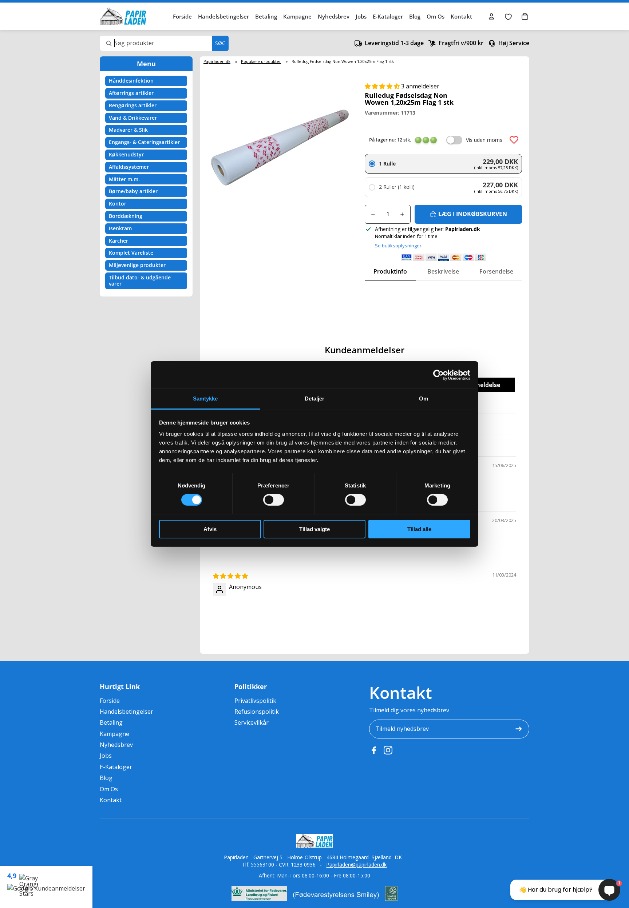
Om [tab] (423, 398)
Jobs (361, 16)
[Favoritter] (508, 16)
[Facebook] (373, 750)
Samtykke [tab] (205, 398)
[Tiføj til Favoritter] (514, 140)
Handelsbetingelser (223, 16)
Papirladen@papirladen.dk (356, 864)
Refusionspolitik (256, 712)
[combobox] (164, 43)
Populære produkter (261, 61)
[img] (230, 576)
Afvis (210, 529)
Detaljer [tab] (315, 398)
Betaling (266, 16)
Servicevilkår (251, 722)
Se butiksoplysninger (398, 245)
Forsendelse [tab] (496, 271)
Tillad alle (419, 529)
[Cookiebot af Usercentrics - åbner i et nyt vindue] (438, 374)
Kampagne (297, 16)
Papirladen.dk (216, 61)
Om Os (435, 16)
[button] (383, 86)
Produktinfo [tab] (390, 271)
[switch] (273, 500)
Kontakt (461, 16)
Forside (182, 16)
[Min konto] (491, 16)
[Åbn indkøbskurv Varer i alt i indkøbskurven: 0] (525, 16)
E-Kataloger (388, 16)
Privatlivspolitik (255, 701)
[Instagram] (388, 750)
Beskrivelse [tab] (443, 271)
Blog (414, 16)
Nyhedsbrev (333, 16)
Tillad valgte (314, 529)
